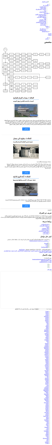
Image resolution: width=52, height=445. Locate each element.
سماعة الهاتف (27, 250)
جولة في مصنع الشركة (41, 9)
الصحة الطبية (43, 23)
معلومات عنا (46, 5)
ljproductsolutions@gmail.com (41, 259)
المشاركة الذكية (42, 21)
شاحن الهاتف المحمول (46, 250)
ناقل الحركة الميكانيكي (41, 22)
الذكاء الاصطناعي (42, 15)
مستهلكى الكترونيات (41, 17)
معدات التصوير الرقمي (36, 250)
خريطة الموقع (22, 249)
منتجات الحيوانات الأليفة (40, 14)
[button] (26, 129)
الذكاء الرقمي (20, 250)
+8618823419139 (45, 262)
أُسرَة (45, 18)
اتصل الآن (49, 269)
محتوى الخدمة (43, 6)
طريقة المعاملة (45, 31)
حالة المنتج (46, 13)
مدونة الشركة (43, 28)
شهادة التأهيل (43, 8)
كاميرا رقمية (14, 250)
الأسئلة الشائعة (42, 12)
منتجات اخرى (43, 25)
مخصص (47, 26)
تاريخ (45, 10)
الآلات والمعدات (42, 19)
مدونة (47, 27)
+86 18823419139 (46, 260)
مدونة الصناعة (43, 30)
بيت (48, 4)
